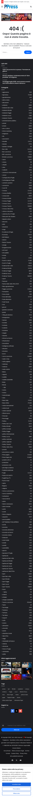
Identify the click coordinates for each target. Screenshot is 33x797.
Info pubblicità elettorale (16, 756)
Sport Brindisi (5, 579)
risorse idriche (6, 498)
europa (4, 255)
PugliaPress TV (6, 478)
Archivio (27, 750)
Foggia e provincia (7, 289)
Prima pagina (5, 454)
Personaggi (5, 418)
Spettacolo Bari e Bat (8, 558)
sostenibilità (5, 548)
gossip (4, 312)
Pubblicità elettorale (7, 470)
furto (3, 304)
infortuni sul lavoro (7, 338)
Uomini (4, 630)
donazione (5, 227)
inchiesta (4, 325)
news (3, 397)
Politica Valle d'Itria (7, 447)
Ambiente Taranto (7, 118)
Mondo (4, 384)
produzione (5, 462)
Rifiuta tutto (16, 793)
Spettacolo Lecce (7, 566)
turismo (4, 623)
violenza (4, 643)
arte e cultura (6, 128)
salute (4, 501)
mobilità (4, 377)
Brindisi (13, 689)
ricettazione (5, 496)
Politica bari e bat (7, 423)
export (4, 278)
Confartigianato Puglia (8, 180)
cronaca (27, 689)
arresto (4, 126)
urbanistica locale (7, 633)
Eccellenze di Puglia (7, 232)
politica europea (6, 428)
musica (4, 392)
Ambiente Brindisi (7, 110)
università (5, 628)
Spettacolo (5, 555)
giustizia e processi (7, 309)
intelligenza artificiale (8, 346)
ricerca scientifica (7, 493)
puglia (3, 697)
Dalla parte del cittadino (8, 216)
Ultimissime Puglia (18, 700)
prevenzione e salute (8, 452)
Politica (4, 421)
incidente (4, 328)
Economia (5, 234)
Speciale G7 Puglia (7, 553)
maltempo (5, 364)
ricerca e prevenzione (8, 491)
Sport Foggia (5, 581)
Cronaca (4, 190)
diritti (3, 224)
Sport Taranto (6, 586)
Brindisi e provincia (7, 157)
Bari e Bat (5, 149)
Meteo (4, 372)
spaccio (4, 550)
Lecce (16, 691)
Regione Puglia (11, 697)
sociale (4, 542)
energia (4, 245)
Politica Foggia (6, 431)
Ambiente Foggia (6, 113)
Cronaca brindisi (6, 198)
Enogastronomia (6, 247)
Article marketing (7, 131)
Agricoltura (5, 94)
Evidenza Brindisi (6, 268)
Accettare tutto (16, 784)
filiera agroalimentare (8, 286)
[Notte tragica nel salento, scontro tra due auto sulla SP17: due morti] (6, 671)
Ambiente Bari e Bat (7, 107)
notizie (17, 694)
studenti (4, 594)
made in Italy (5, 359)
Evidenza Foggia (6, 271)
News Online (5, 403)
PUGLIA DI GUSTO (7, 475)
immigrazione (5, 317)
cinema (4, 162)
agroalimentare (6, 97)
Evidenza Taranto (7, 276)
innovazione (5, 343)
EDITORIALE (5, 237)
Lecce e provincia (7, 356)
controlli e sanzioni (7, 183)
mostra (4, 390)
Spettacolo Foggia (7, 563)
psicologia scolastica (8, 467)
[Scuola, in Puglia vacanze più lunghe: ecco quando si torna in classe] (27, 665)
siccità (4, 524)
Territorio (4, 612)
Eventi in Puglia (6, 263)
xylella (4, 654)
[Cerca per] (31, 7)
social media (5, 540)
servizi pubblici (6, 519)
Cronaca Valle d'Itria (7, 208)
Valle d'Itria (5, 636)
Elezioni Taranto (6, 242)
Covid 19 (4, 188)
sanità (4, 509)
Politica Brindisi (6, 426)
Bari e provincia (6, 151)
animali (4, 123)
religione (4, 488)
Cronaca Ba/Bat (6, 193)
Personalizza (16, 789)
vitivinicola (5, 646)
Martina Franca (23, 691)
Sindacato (5, 537)
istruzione (5, 351)
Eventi (4, 258)
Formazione (5, 291)
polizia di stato (24, 694)
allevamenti (5, 102)
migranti (4, 374)
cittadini (4, 164)
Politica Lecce (6, 436)
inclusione (5, 330)
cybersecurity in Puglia (8, 214)
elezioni (4, 239)
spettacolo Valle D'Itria (8, 571)
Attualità (4, 141)
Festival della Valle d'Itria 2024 (10, 283)
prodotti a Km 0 (6, 460)
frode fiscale (5, 302)
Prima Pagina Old (7, 457)
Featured (4, 281)
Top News (5, 615)
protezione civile (6, 465)
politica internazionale (8, 434)
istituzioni (4, 348)
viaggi (4, 638)
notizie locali (5, 408)
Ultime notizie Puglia (7, 700)
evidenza (4, 691)
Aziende (4, 144)
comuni (4, 175)
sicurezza (4, 527)
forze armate (5, 294)
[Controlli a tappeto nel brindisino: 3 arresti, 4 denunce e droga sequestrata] (16, 671)
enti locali (4, 250)
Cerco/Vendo (7, 750)
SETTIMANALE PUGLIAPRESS (10, 522)
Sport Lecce (5, 584)
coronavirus (5, 185)
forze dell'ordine (6, 296)
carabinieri (20, 689)
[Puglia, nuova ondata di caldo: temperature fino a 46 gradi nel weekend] (16, 677)
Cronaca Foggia (6, 201)
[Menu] (2, 7)
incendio (4, 322)
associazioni (5, 138)
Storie (4, 589)
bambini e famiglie (7, 146)
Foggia (10, 691)
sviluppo (4, 597)
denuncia (4, 221)
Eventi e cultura (6, 260)
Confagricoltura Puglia (8, 177)
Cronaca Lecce (6, 203)
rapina (4, 483)
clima (3, 167)
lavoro (4, 353)
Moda (3, 382)
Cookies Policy (15, 753)
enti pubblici (5, 252)
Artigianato (5, 133)
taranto (18, 697)
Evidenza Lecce (6, 273)
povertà (4, 449)
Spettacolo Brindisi (7, 561)
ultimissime (5, 625)
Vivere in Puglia (6, 649)
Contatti (8, 753)
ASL (3, 136)
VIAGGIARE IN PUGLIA (8, 641)
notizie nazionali (6, 410)
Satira (5, 592)
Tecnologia (5, 607)
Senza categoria (6, 514)
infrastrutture (5, 340)
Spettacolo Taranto (7, 568)
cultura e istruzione (7, 211)
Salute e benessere (7, 504)
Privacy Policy (23, 753)
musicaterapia (6, 395)
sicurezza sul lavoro (7, 532)
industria (4, 335)
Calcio (4, 159)
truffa (3, 620)
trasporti (4, 618)
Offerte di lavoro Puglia (18, 750)
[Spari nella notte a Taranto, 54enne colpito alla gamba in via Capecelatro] (27, 677)
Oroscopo (5, 416)
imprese (4, 320)
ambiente (4, 105)
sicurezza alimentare (8, 529)
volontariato (5, 651)
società (4, 545)
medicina (4, 366)
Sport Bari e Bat (6, 576)
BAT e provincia (6, 154)
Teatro (4, 605)
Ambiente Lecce (6, 115)
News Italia (5, 400)
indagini (4, 333)
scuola (4, 511)
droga (3, 229)
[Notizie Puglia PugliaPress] (11, 6)
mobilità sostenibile (7, 379)
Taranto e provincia (7, 602)
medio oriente (6, 369)
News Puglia (10, 694)
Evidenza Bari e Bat (7, 265)
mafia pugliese (6, 361)
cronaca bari (5, 195)
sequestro (5, 517)
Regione (4, 485)
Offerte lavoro (6, 413)
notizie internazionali (7, 405)
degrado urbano (6, 219)
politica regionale (7, 441)
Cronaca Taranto (7, 206)
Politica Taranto (6, 444)
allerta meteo (5, 100)
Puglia (4, 473)
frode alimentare (6, 299)
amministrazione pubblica (9, 120)
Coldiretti (4, 170)
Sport (3, 573)
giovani (4, 307)
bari (9, 689)
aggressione (5, 92)
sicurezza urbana (7, 535)
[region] (16, 782)
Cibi (5, 387)
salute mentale (6, 506)
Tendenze (5, 610)
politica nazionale (7, 439)
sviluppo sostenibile (7, 599)
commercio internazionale (9, 172)
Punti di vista (5, 480)
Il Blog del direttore (7, 315)
